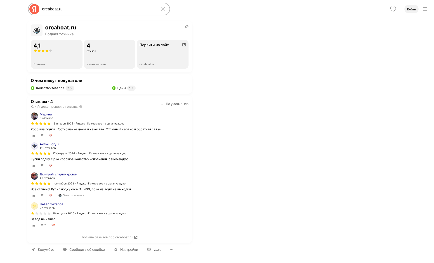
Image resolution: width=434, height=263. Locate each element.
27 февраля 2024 (63, 153)
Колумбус (46, 249)
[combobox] (98, 9)
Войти (411, 9)
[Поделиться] (187, 26)
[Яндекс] (34, 9)
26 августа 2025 (63, 213)
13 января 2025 (62, 123)
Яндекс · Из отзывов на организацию (100, 123)
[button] (175, 104)
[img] (41, 123)
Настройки (129, 249)
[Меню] (424, 9)
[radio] (34, 135)
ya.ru (157, 249)
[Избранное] (393, 9)
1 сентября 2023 (63, 183)
